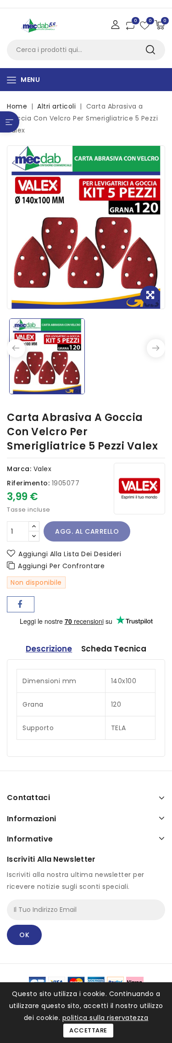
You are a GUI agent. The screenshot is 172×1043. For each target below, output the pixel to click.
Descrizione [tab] (49, 648)
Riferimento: (28, 483)
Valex (42, 468)
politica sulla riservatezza (105, 1017)
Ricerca (150, 50)
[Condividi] (20, 604)
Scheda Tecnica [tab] (113, 648)
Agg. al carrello (87, 531)
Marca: (19, 468)
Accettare (88, 1030)
